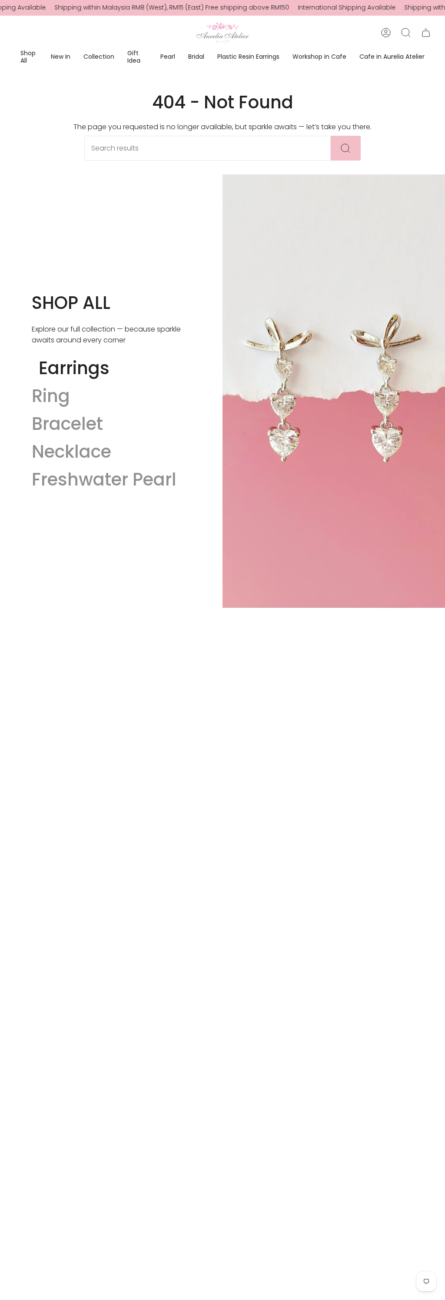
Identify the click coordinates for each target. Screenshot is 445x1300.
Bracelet (67, 424)
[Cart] (426, 32)
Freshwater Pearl (104, 479)
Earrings (74, 368)
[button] (29, 57)
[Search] (346, 148)
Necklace (71, 451)
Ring (51, 396)
